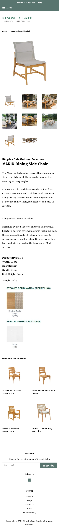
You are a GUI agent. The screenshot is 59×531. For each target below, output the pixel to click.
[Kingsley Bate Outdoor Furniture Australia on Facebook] (29, 480)
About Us (29, 504)
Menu (9, 7)
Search (29, 496)
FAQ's (29, 500)
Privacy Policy (29, 512)
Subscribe (48, 466)
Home (4, 31)
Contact (29, 508)
